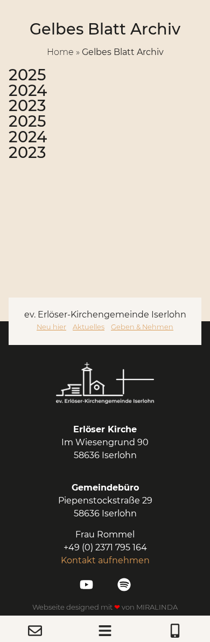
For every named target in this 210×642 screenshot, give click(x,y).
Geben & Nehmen (142, 327)
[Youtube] (86, 584)
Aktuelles (88, 327)
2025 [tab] (27, 75)
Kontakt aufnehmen (105, 560)
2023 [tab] (27, 106)
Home (60, 52)
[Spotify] (124, 584)
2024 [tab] (28, 91)
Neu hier (51, 327)
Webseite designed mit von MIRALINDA (105, 607)
